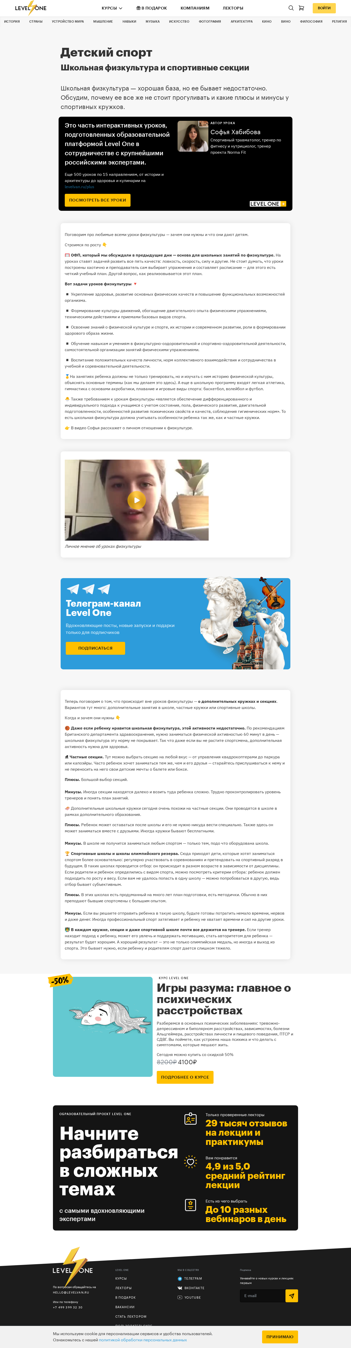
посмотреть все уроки (97, 200)
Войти (324, 8)
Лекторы (233, 8)
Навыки (129, 21)
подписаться (95, 648)
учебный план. (93, 273)
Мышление (103, 21)
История (12, 21)
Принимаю (280, 1337)
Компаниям (195, 8)
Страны (35, 21)
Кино (267, 21)
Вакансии (125, 1307)
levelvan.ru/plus (79, 186)
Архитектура (242, 21)
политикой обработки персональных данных (143, 1340)
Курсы (109, 8)
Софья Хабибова (235, 132)
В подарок (154, 8)
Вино (286, 21)
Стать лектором (131, 1316)
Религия (339, 21)
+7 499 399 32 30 (67, 1307)
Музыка (153, 21)
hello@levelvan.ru (71, 1292)
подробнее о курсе (185, 1077)
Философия (311, 21)
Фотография (210, 21)
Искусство (179, 21)
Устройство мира (68, 21)
